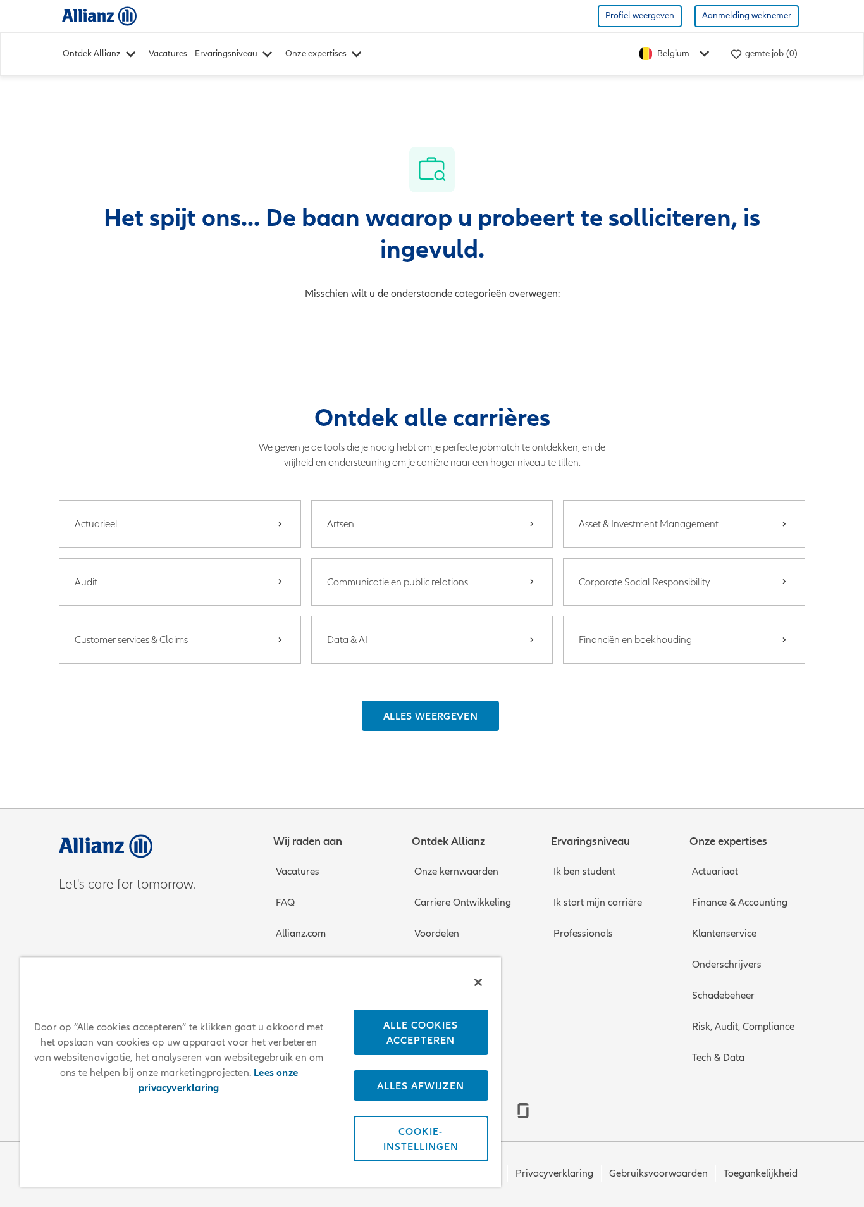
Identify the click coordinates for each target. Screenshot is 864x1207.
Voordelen (436, 933)
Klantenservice (724, 933)
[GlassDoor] (523, 1111)
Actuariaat (715, 871)
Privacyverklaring (554, 1173)
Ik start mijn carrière (597, 902)
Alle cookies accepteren (420, 1032)
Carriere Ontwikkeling (462, 902)
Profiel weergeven (639, 15)
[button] (430, 716)
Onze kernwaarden (456, 871)
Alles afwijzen (420, 1085)
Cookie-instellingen (421, 1138)
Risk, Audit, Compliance (743, 1026)
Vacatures (168, 53)
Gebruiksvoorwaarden (658, 1173)
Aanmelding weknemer (746, 15)
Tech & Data (718, 1057)
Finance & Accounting (739, 902)
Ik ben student (584, 871)
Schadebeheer (723, 995)
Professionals (583, 933)
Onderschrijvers (727, 964)
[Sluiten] (478, 982)
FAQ (285, 902)
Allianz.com (301, 933)
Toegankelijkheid (761, 1173)
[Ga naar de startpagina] (99, 15)
